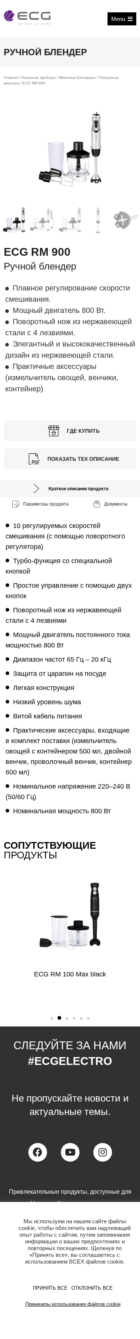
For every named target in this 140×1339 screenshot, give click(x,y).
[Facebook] (37, 1152)
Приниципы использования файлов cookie (73, 1304)
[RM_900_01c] (70, 149)
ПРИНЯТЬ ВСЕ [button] (50, 1288)
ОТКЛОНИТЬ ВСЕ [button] (92, 1288)
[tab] (70, 488)
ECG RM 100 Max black (70, 974)
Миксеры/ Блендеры (77, 77)
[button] (51, 1018)
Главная (11, 77)
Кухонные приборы (38, 77)
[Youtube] (70, 1152)
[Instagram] (102, 1152)
